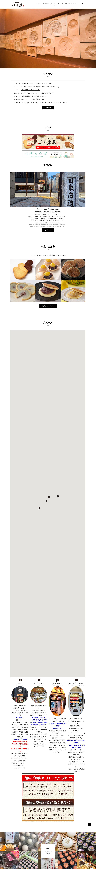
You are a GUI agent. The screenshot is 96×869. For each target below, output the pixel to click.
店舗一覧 (67, 4)
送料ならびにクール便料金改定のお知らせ (32, 99)
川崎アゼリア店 (38, 684)
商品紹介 (45, 4)
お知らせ (60, 4)
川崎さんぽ (53, 4)
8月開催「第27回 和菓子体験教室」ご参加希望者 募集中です (37, 93)
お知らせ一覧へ (47, 107)
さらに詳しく (47, 230)
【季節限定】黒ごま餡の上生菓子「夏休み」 (33, 96)
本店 (19, 684)
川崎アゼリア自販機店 (76, 684)
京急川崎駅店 (57, 684)
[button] (57, 496)
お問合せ (74, 4)
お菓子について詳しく (47, 306)
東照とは (39, 4)
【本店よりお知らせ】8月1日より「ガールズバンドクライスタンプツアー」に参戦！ (44, 102)
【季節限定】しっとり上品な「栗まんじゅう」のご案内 (36, 83)
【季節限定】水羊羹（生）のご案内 (30, 90)
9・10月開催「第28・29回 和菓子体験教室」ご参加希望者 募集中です (40, 87)
